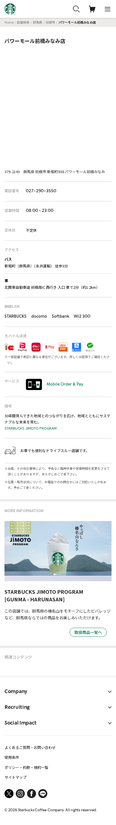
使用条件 (12, 757)
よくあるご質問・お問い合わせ (30, 747)
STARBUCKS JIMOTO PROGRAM (31, 428)
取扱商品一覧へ (88, 632)
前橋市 (50, 22)
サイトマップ (15, 777)
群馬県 (37, 22)
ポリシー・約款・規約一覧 (26, 767)
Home (9, 22)
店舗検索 (23, 22)
